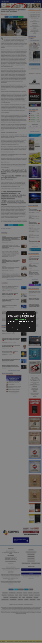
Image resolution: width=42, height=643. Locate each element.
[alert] (21, 321)
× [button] (34, 312)
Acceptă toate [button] (17, 327)
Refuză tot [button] (26, 327)
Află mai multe (27, 317)
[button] (21, 319)
